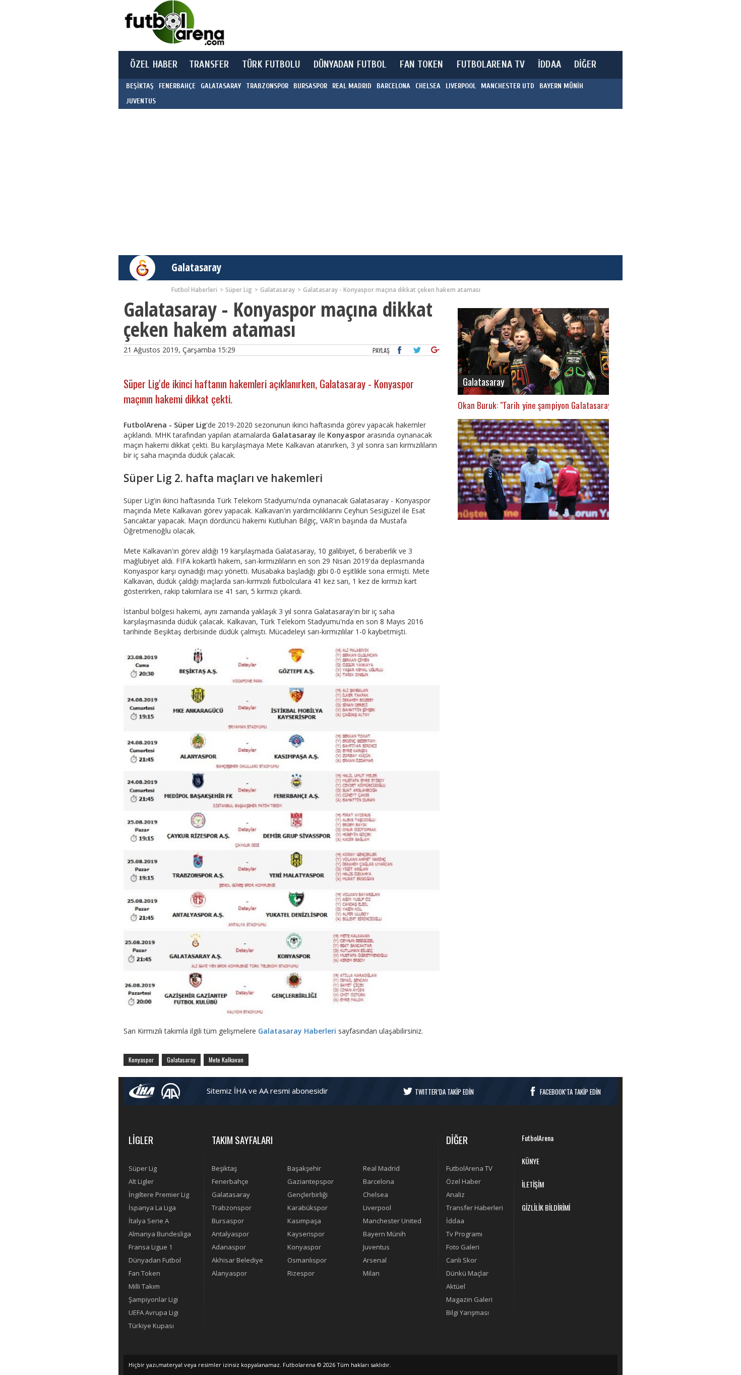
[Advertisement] (417, 25)
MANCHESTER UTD (507, 86)
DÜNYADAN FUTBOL (350, 64)
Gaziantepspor (310, 1181)
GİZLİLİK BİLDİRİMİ (546, 1207)
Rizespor (301, 1273)
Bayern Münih (384, 1233)
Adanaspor (229, 1246)
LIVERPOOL (461, 86)
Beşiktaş (224, 1168)
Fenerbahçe (230, 1181)
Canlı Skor (461, 1260)
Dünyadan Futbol (155, 1260)
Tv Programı (464, 1233)
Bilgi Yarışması (467, 1312)
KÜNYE (530, 1161)
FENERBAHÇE (177, 86)
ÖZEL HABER (153, 64)
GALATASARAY (221, 86)
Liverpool (377, 1207)
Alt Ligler (141, 1181)
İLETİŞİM (533, 1184)
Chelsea (375, 1194)
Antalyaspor (230, 1233)
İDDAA (549, 64)
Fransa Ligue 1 (150, 1246)
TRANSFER (209, 64)
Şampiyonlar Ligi (153, 1299)
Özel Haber (463, 1181)
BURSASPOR (310, 86)
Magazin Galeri (469, 1299)
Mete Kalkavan (226, 1059)
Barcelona (378, 1181)
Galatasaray (196, 267)
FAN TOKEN (421, 64)
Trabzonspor (232, 1207)
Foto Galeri (462, 1246)
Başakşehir (304, 1168)
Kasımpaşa (304, 1220)
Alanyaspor (229, 1273)
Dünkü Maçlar (467, 1273)
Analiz (455, 1194)
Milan (371, 1273)
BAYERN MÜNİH (561, 86)
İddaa (455, 1220)
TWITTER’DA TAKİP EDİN (444, 1092)
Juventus (376, 1246)
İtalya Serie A (149, 1220)
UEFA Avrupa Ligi (153, 1312)
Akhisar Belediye (237, 1260)
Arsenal (375, 1260)
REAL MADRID (352, 86)
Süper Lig (143, 1168)
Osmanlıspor (307, 1260)
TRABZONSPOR (267, 86)
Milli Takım (144, 1286)
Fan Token (144, 1273)
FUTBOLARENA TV (491, 64)
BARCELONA (393, 86)
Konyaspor (141, 1059)
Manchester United (392, 1220)
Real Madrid (381, 1168)
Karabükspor (307, 1207)
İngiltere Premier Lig (159, 1194)
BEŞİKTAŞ (140, 86)
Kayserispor (306, 1233)
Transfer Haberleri (474, 1207)
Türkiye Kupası (151, 1325)
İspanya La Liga (152, 1207)
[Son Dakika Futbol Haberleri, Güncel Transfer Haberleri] (174, 23)
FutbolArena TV (469, 1168)
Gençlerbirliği (307, 1194)
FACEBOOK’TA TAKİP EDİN (570, 1092)
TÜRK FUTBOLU (271, 64)
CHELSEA (428, 86)
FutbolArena (537, 1137)
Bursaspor (228, 1220)
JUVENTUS (141, 101)
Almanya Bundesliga (160, 1233)
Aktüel (455, 1286)
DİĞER (585, 64)
